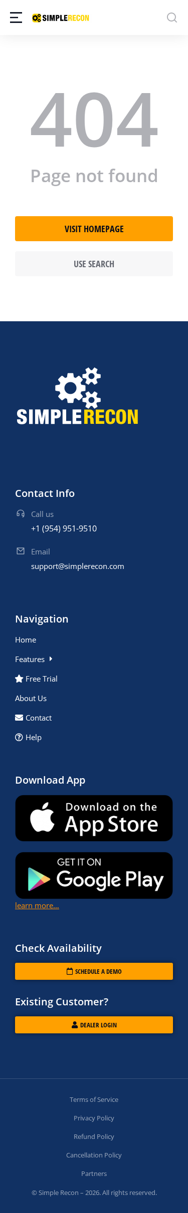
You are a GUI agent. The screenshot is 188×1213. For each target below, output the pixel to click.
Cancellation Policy (94, 1154)
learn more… (37, 905)
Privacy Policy (94, 1117)
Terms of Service (94, 1099)
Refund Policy (94, 1136)
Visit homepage (94, 229)
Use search (94, 264)
